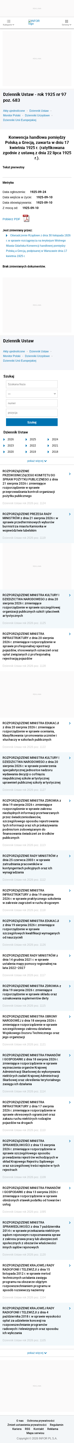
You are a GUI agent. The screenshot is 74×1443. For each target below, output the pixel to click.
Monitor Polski (11, 115)
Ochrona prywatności (40, 1420)
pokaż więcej (35, 1352)
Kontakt (39, 1429)
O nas (20, 1420)
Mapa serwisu (35, 1433)
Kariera (17, 1429)
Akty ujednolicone (14, 110)
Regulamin (56, 1424)
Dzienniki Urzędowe (37, 115)
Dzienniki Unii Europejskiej (19, 120)
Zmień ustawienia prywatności (26, 1424)
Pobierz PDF (11, 219)
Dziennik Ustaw (39, 110)
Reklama (52, 1429)
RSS (27, 1429)
